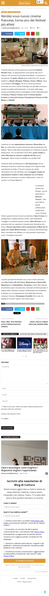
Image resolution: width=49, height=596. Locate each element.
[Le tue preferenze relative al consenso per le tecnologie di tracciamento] (45, 592)
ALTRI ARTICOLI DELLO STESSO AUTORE (33, 334)
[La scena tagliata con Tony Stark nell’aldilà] (8, 343)
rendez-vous (40, 303)
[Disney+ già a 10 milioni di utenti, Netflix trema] (24, 343)
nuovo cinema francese (27, 303)
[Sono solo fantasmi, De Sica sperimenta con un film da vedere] (40, 343)
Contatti (15, 578)
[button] (45, 3)
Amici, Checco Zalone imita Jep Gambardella (38, 323)
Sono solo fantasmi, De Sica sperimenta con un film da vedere (40, 351)
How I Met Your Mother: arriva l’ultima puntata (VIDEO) (11, 324)
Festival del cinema (14, 12)
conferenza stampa (12, 303)
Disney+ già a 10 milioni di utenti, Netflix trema (24, 350)
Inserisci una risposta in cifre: (11, 414)
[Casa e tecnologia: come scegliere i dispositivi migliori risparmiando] (24, 452)
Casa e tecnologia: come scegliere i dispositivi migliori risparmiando (19, 469)
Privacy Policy (32, 578)
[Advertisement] (18, 198)
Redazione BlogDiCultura (11, 28)
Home (2, 8)
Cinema (8, 8)
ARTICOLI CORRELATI (10, 334)
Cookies (22, 578)
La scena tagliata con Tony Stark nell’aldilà (8, 350)
